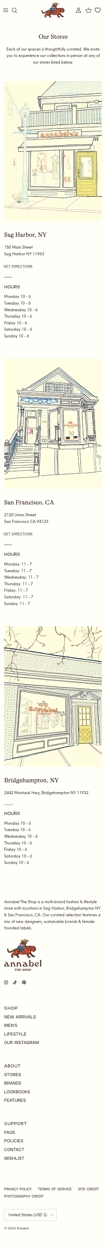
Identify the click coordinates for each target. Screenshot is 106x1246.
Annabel (23, 1228)
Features (15, 1100)
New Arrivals (20, 1016)
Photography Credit (24, 1196)
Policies (13, 1140)
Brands (12, 1082)
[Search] (17, 10)
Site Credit (88, 1189)
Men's (10, 1025)
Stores (12, 1074)
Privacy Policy (18, 1189)
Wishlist (14, 1158)
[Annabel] (53, 10)
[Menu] (5, 10)
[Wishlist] (97, 10)
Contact (14, 1149)
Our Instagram (21, 1042)
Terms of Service (55, 1189)
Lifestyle (15, 1033)
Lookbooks (17, 1091)
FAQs (9, 1132)
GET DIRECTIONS (18, 266)
